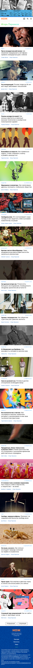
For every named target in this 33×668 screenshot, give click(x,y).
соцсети (3, 410)
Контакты (16, 642)
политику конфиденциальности (24, 662)
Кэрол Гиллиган (5, 322)
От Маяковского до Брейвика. (14, 350)
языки (2, 48)
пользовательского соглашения (8, 662)
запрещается (16, 656)
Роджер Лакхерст (5, 124)
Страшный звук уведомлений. (16, 614)
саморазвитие (5, 480)
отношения (4, 378)
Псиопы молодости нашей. (13, 119)
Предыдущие (11, 623)
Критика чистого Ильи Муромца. (15, 252)
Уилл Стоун (4, 290)
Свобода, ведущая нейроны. (15, 517)
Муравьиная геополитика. (16, 186)
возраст (3, 82)
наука (2, 114)
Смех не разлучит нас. (15, 382)
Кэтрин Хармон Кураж (6, 223)
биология (3, 545)
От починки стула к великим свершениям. (15, 484)
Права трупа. (16, 582)
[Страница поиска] (27, 18)
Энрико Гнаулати (5, 385)
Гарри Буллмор (5, 158)
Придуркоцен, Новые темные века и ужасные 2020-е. (15, 450)
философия (4, 248)
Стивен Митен (4, 57)
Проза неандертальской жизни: (14, 53)
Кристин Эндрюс (5, 554)
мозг (2, 514)
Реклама (16, 639)
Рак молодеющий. (16, 85)
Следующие (22, 623)
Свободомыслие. (16, 219)
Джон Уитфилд (4, 189)
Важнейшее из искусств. (15, 153)
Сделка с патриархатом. (14, 318)
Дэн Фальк (4, 520)
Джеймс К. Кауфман (6, 489)
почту (2, 660)
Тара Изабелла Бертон (6, 420)
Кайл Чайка (4, 456)
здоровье (3, 149)
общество (3, 182)
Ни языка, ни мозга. (12, 550)
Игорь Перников (13, 57)
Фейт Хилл (4, 617)
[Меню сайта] (31, 18)
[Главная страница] (4, 19)
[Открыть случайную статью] (24, 19)
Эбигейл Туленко (5, 256)
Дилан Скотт (4, 89)
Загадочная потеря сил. (16, 286)
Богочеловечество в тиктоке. (14, 415)
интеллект (4, 214)
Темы (16, 644)
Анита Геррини (5, 586)
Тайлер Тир (4, 353)
